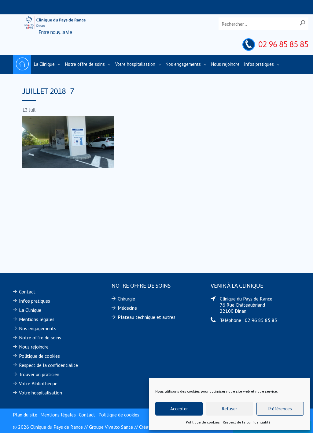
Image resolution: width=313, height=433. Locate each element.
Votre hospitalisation (135, 64)
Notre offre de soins (85, 64)
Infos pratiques (259, 64)
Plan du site (25, 415)
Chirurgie (126, 299)
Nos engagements (183, 64)
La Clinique (44, 64)
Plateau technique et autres (146, 317)
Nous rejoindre (225, 64)
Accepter (179, 409)
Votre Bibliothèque (38, 383)
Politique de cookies (203, 422)
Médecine (127, 308)
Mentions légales (36, 319)
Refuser (229, 409)
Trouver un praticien (39, 374)
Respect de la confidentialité (247, 422)
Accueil (22, 64)
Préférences (280, 409)
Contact (27, 292)
